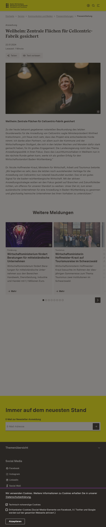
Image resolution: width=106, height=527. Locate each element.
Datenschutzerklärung (18, 496)
